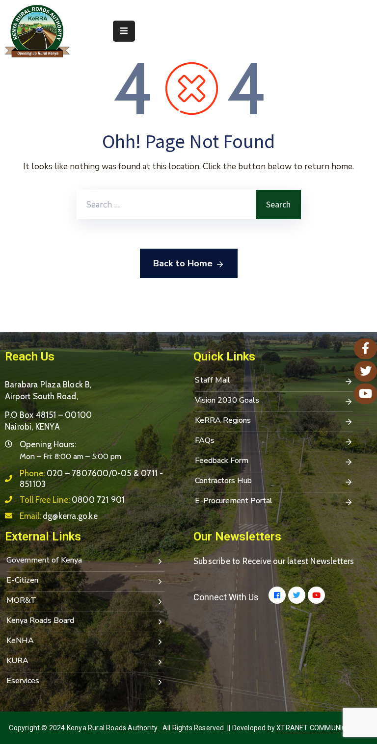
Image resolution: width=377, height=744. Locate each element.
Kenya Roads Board (40, 620)
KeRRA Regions (223, 420)
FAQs (205, 440)
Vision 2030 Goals (227, 400)
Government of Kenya (44, 560)
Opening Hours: (48, 444)
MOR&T (21, 600)
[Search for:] (166, 204)
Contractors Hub (223, 480)
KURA (17, 660)
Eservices (22, 680)
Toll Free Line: (72, 500)
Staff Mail (212, 380)
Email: (59, 516)
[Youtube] (316, 595)
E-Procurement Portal (233, 500)
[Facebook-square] (277, 595)
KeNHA (20, 640)
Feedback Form (221, 460)
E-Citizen (22, 580)
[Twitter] (296, 595)
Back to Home (183, 263)
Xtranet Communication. (322, 728)
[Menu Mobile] (124, 31)
